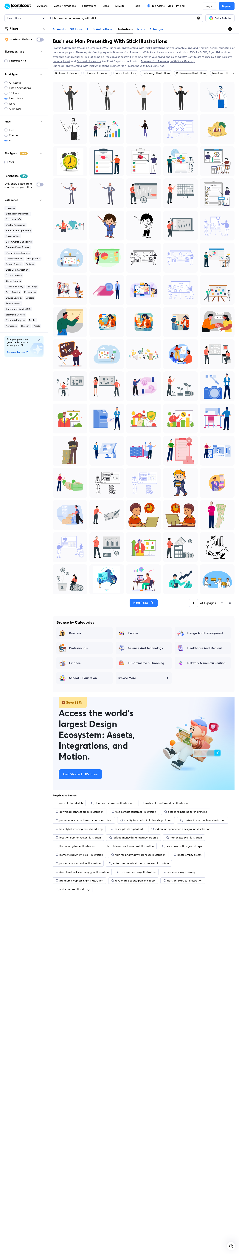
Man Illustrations (222, 73)
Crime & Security (14, 286)
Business (10, 208)
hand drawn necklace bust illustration (130, 846)
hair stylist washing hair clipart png (81, 829)
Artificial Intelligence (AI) (18, 230)
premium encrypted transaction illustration (85, 820)
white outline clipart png (74, 889)
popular (57, 61)
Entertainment (13, 303)
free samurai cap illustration (138, 872)
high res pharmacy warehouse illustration (140, 854)
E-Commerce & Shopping (146, 663)
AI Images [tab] (156, 29)
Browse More (127, 678)
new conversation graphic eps (184, 846)
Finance (75, 663)
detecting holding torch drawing (187, 811)
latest (66, 61)
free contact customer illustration (135, 811)
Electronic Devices (15, 314)
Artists (37, 325)
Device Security (14, 297)
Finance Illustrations (97, 73)
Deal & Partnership (15, 224)
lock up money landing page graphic (135, 837)
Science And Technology (145, 648)
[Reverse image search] (198, 18)
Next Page (140, 602)
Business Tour (13, 236)
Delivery (30, 264)
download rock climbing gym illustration (84, 872)
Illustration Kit (17, 60)
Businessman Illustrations (191, 73)
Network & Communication (206, 663)
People (133, 633)
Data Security (13, 292)
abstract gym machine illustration (204, 820)
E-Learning (30, 292)
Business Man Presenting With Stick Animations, (81, 66)
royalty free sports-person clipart (135, 880)
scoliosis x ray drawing (181, 872)
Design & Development (18, 253)
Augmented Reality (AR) (18, 309)
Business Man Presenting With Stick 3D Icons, (168, 61)
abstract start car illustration (184, 880)
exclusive (226, 57)
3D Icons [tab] (76, 29)
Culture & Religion (15, 320)
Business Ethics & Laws (17, 247)
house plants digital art (128, 829)
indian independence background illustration (182, 829)
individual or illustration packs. (86, 57)
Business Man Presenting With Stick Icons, (135, 66)
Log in (209, 6)
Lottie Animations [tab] (99, 29)
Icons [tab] (141, 29)
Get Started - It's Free (80, 774)
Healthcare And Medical (204, 648)
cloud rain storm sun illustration (114, 803)
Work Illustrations (126, 73)
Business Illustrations (67, 73)
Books (32, 320)
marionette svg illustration (186, 837)
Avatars (30, 297)
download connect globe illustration (81, 811)
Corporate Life (13, 219)
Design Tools (33, 258)
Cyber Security (13, 281)
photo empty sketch (189, 854)
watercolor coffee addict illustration (167, 803)
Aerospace (11, 325)
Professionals (78, 648)
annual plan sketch (71, 803)
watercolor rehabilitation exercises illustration (141, 863)
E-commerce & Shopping (19, 241)
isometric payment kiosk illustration (81, 854)
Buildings (32, 286)
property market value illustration (80, 863)
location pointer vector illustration (80, 837)
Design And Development (205, 633)
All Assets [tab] (59, 29)
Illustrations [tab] (125, 29)
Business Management (17, 213)
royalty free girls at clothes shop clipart (148, 820)
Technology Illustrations (156, 73)
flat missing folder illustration (77, 846)
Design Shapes (13, 264)
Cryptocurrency (14, 275)
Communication (14, 258)
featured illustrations (89, 61)
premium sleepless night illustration (81, 880)
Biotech (25, 325)
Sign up (227, 6)
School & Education (83, 678)
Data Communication (17, 269)
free (79, 48)
